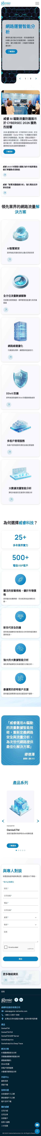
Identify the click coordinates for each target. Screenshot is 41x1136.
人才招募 (4, 1126)
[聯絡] (37, 1124)
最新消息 (4, 1081)
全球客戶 (4, 1118)
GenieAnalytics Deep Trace (12, 1043)
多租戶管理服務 (7, 1068)
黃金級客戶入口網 (8, 1098)
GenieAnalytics (7, 1040)
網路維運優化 (6, 1060)
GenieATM (5, 1028)
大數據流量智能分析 (8, 1071)
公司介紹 (4, 1110)
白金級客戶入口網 (8, 1094)
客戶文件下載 (6, 1101)
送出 (20, 959)
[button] (16, 850)
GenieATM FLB (7, 1032)
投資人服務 (5, 1122)
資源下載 (4, 1085)
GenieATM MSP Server (10, 1036)
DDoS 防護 (5, 1064)
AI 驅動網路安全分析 (9, 1052)
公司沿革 (4, 1114)
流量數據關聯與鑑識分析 (10, 1056)
